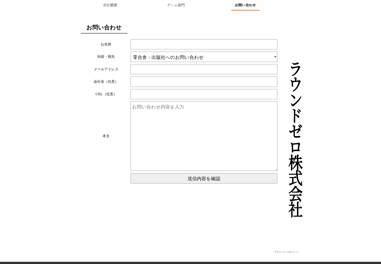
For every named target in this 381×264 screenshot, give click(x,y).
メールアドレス (106, 69)
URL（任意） (106, 94)
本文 (106, 136)
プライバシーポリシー (286, 252)
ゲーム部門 (176, 4)
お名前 (106, 44)
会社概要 (110, 4)
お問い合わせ (245, 4)
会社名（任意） (106, 81)
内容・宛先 (106, 56)
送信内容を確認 (204, 178)
